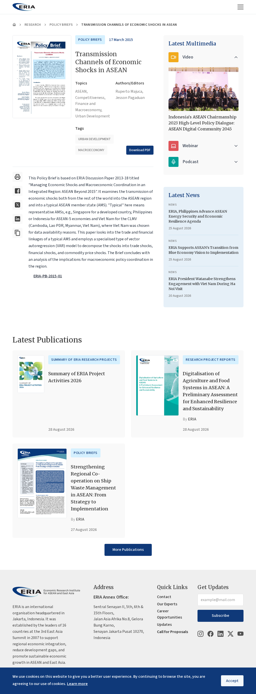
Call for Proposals (172, 632)
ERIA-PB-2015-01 (48, 276)
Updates (164, 624)
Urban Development (92, 116)
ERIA (192, 419)
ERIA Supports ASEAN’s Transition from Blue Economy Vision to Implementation (203, 250)
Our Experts (167, 604)
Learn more (77, 684)
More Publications (128, 549)
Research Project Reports (211, 359)
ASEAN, (81, 91)
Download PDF (139, 150)
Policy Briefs (61, 24)
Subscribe (220, 615)
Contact (164, 597)
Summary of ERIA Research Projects (84, 359)
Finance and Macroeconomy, (88, 107)
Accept (232, 681)
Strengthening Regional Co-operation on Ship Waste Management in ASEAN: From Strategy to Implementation (93, 488)
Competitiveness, (90, 97)
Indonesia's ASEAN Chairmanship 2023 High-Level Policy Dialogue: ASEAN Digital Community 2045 (202, 122)
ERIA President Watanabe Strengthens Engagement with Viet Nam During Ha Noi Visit (202, 284)
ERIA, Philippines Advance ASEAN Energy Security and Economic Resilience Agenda (197, 216)
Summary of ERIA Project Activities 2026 (76, 377)
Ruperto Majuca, (129, 91)
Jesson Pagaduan (130, 97)
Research (32, 24)
